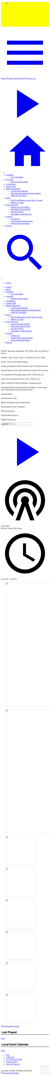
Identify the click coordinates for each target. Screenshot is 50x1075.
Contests (9, 179)
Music (8, 198)
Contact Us (15, 219)
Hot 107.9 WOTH (17, 212)
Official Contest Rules (19, 182)
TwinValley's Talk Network (21, 214)
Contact (9, 216)
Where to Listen (17, 202)
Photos (9, 225)
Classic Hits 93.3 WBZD (20, 207)
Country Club (11, 186)
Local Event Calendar (19, 191)
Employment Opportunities (22, 221)
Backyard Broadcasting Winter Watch (26, 193)
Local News (10, 184)
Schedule (9, 175)
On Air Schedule (17, 177)
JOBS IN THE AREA (18, 195)
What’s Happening (13, 188)
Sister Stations (12, 205)
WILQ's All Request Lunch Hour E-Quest (26, 200)
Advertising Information (20, 223)
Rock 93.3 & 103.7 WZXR (20, 209)
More (3, 1038)
